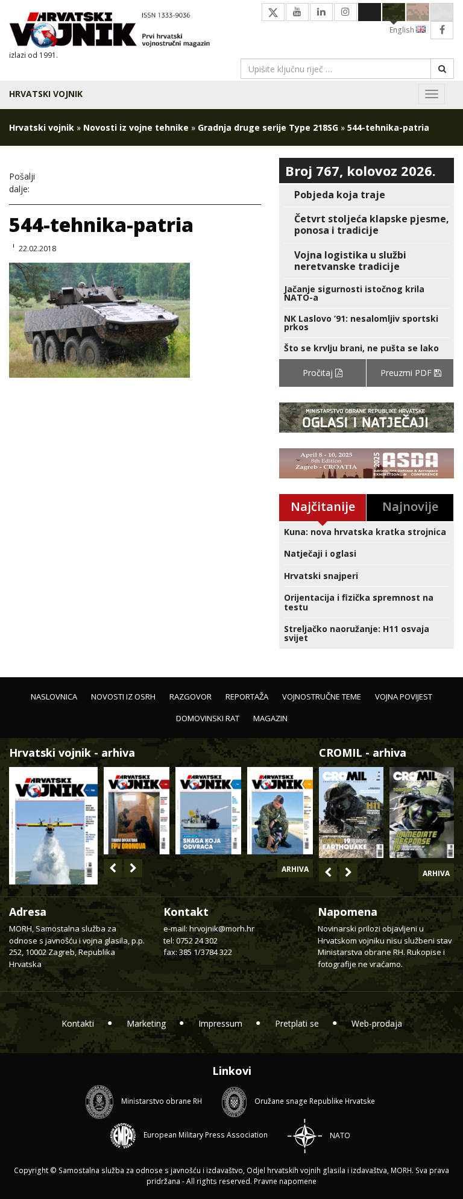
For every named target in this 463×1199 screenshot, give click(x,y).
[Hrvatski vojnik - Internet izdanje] (115, 31)
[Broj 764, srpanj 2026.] (208, 810)
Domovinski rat (207, 718)
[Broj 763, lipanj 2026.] (280, 810)
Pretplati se (297, 1023)
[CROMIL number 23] (351, 812)
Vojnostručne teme (321, 696)
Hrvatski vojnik (46, 93)
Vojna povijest (403, 696)
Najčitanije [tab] (323, 506)
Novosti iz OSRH (123, 696)
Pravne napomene (285, 1181)
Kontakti (77, 1023)
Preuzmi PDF (407, 372)
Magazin (270, 718)
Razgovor (190, 696)
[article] (366, 195)
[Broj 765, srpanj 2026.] (136, 810)
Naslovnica (54, 696)
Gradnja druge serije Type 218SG (268, 127)
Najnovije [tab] (410, 506)
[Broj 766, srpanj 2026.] (53, 824)
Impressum (220, 1023)
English (402, 30)
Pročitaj (319, 372)
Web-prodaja (376, 1023)
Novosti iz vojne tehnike (136, 127)
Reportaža (246, 696)
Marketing (146, 1023)
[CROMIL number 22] (421, 812)
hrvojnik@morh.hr (221, 928)
